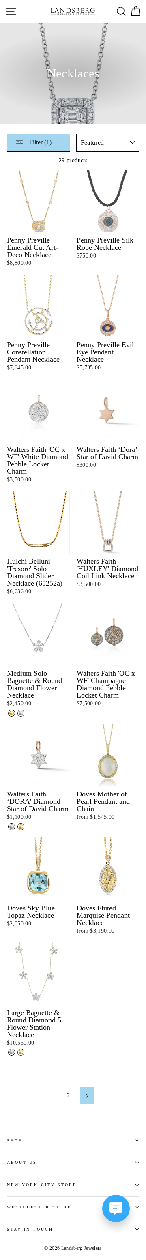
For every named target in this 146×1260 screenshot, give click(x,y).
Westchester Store (39, 1207)
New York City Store (42, 1185)
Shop (14, 1140)
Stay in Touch (30, 1229)
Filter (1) (40, 142)
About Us (22, 1162)
